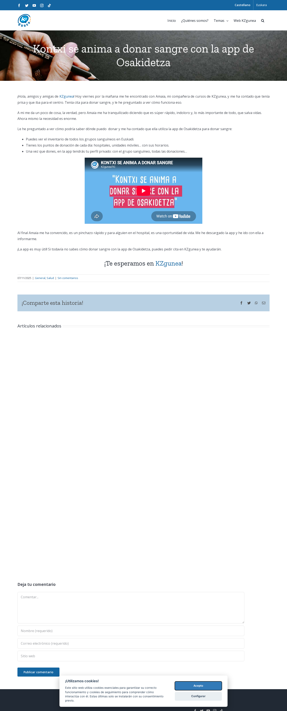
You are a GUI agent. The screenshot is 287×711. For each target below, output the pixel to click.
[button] (262, 20)
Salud (50, 278)
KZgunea (66, 96)
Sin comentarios (68, 278)
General (40, 278)
